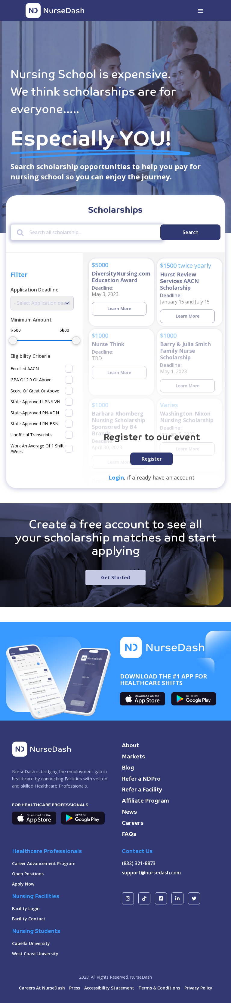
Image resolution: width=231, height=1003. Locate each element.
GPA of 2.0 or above (31, 380)
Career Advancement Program (43, 863)
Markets (133, 757)
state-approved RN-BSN (34, 423)
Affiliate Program (145, 801)
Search (191, 232)
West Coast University (35, 953)
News (129, 812)
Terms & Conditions (159, 988)
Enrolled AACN (25, 368)
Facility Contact (28, 919)
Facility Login (26, 908)
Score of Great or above (35, 391)
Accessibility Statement (109, 988)
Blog (128, 768)
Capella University (31, 943)
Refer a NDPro (141, 779)
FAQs (129, 834)
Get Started (115, 577)
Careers (133, 823)
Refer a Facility (142, 790)
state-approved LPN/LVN (35, 401)
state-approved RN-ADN (35, 413)
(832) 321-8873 (139, 863)
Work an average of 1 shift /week (37, 449)
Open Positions (28, 873)
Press (74, 988)
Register (152, 459)
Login (116, 477)
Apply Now (23, 884)
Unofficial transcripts (31, 434)
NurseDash (141, 977)
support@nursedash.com (151, 872)
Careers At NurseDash (42, 988)
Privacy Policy (198, 988)
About (130, 745)
